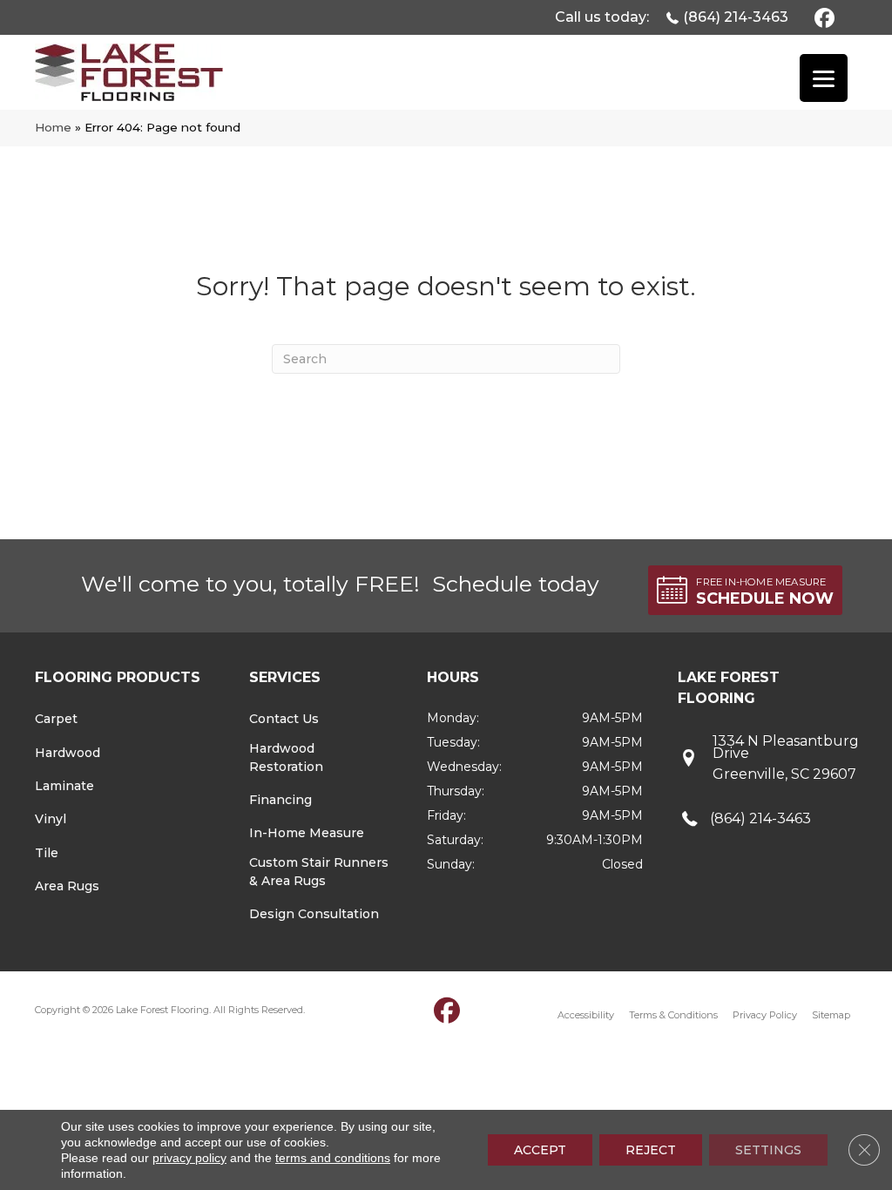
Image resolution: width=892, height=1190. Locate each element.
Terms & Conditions (673, 1015)
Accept (540, 1150)
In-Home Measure (306, 833)
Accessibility (586, 1015)
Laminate (64, 786)
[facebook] (822, 17)
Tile (46, 853)
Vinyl (50, 819)
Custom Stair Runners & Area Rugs (319, 872)
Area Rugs (67, 886)
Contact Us (284, 719)
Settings (768, 1150)
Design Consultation (314, 914)
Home (53, 127)
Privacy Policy (765, 1015)
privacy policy (189, 1158)
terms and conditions (332, 1158)
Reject (650, 1150)
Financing (280, 800)
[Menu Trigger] (824, 78)
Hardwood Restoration (286, 757)
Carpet (56, 719)
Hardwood (67, 753)
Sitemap (831, 1015)
